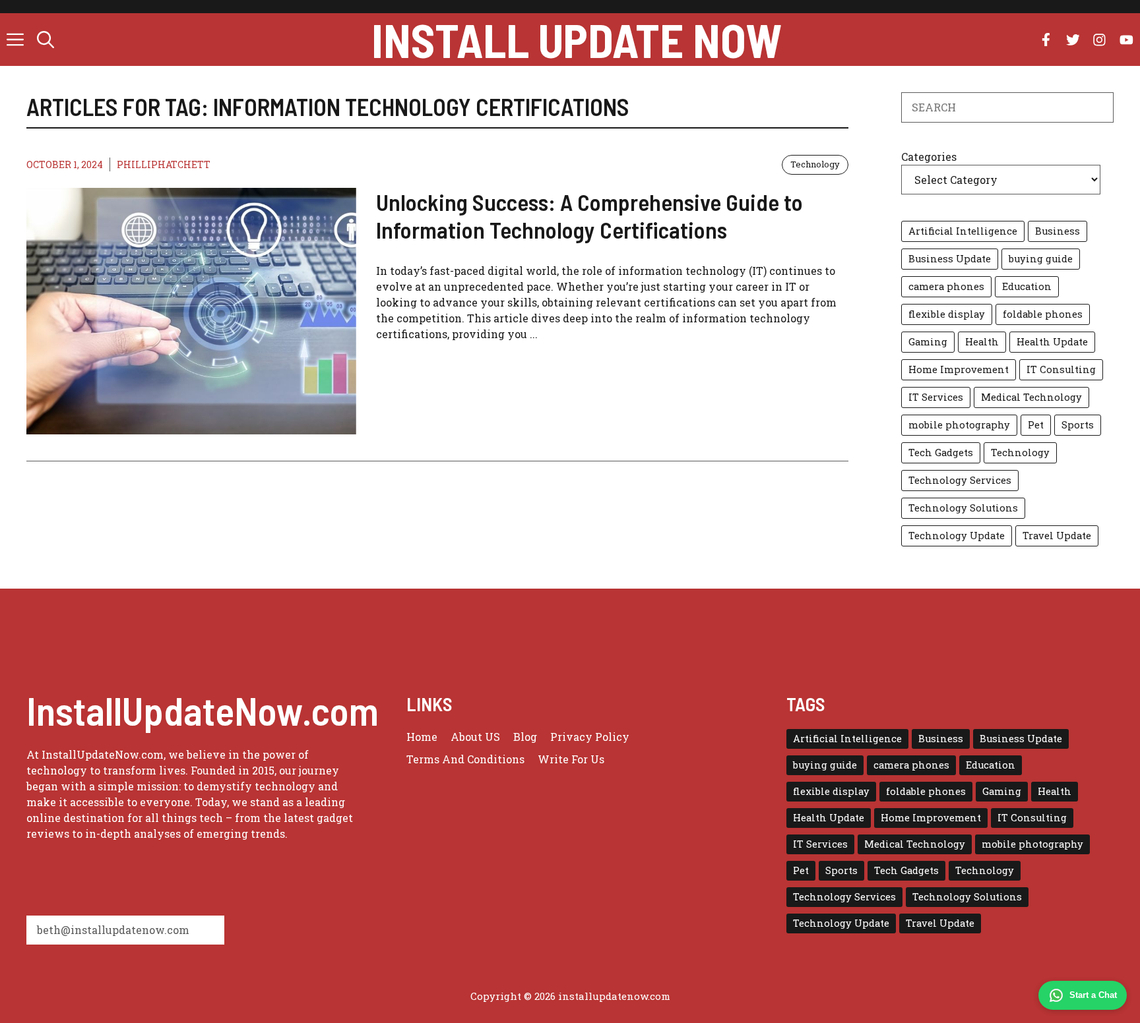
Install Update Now (576, 39)
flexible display (946, 314)
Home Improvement (958, 369)
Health (982, 342)
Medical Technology (1031, 397)
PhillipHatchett (163, 164)
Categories (929, 156)
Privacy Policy (589, 737)
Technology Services (959, 480)
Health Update (1052, 342)
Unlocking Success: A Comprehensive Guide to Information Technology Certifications (589, 215)
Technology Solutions (963, 508)
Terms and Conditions (465, 759)
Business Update (949, 258)
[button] (45, 39)
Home (421, 737)
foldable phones (1043, 314)
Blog (525, 737)
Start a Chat (1093, 995)
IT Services (935, 397)
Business (1057, 231)
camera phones (946, 286)
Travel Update (1057, 535)
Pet (1036, 425)
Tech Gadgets (940, 452)
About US (475, 737)
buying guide (1041, 258)
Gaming (927, 342)
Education (1027, 286)
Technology (815, 164)
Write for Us (571, 759)
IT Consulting (1061, 369)
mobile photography (959, 425)
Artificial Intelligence (962, 231)
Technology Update (956, 535)
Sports (1077, 425)
